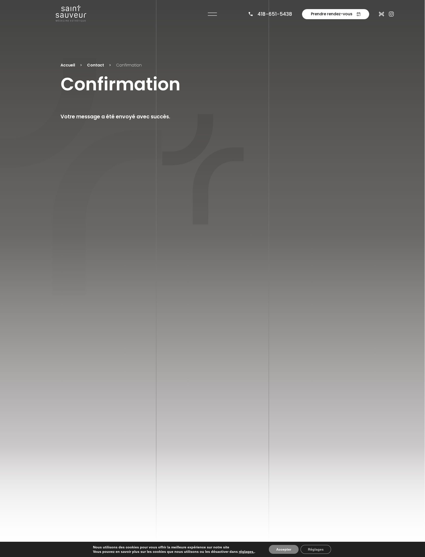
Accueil (68, 65)
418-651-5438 (275, 14)
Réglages (316, 549)
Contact (95, 65)
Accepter (283, 549)
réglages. (246, 552)
